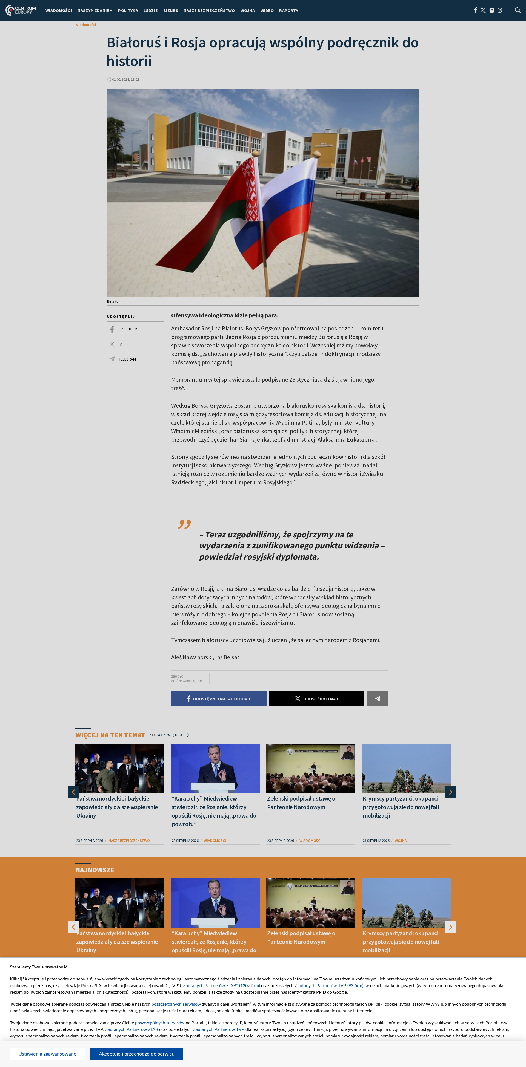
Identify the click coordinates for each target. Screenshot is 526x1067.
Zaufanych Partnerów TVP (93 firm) (329, 985)
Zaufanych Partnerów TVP (218, 1029)
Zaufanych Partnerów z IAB (131, 1029)
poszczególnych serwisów (176, 1004)
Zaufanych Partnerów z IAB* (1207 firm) (221, 985)
